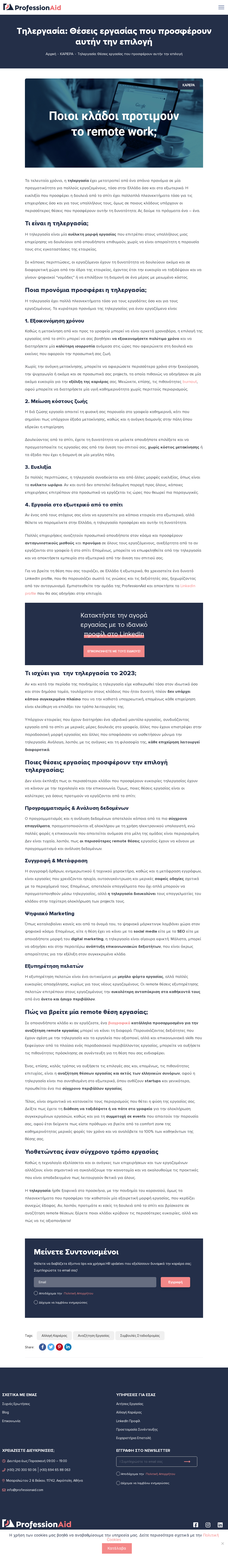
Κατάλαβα (117, 1548)
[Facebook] (42, 1347)
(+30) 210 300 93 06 (22, 1470)
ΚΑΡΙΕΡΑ (66, 54)
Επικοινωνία (11, 1421)
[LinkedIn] (67, 1347)
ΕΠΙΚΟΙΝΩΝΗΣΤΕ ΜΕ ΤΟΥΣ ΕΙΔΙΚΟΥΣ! (114, 651)
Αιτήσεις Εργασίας (129, 1404)
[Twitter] (51, 1347)
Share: (29, 1347)
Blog (5, 1412)
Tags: (29, 1336)
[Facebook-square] (195, 1524)
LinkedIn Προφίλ (128, 1421)
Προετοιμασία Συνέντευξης (137, 1429)
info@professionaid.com (25, 1490)
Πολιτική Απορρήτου (78, 1293)
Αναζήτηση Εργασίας (93, 1336)
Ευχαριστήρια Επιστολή (133, 1438)
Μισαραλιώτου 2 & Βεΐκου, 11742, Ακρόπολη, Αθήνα (44, 1481)
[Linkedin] (220, 1524)
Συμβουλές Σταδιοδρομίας (140, 1336)
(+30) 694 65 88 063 (55, 1470)
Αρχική (51, 54)
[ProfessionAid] (32, 6)
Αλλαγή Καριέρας (54, 1336)
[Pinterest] (59, 1347)
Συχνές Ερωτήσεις (16, 1404)
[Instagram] (208, 1524)
